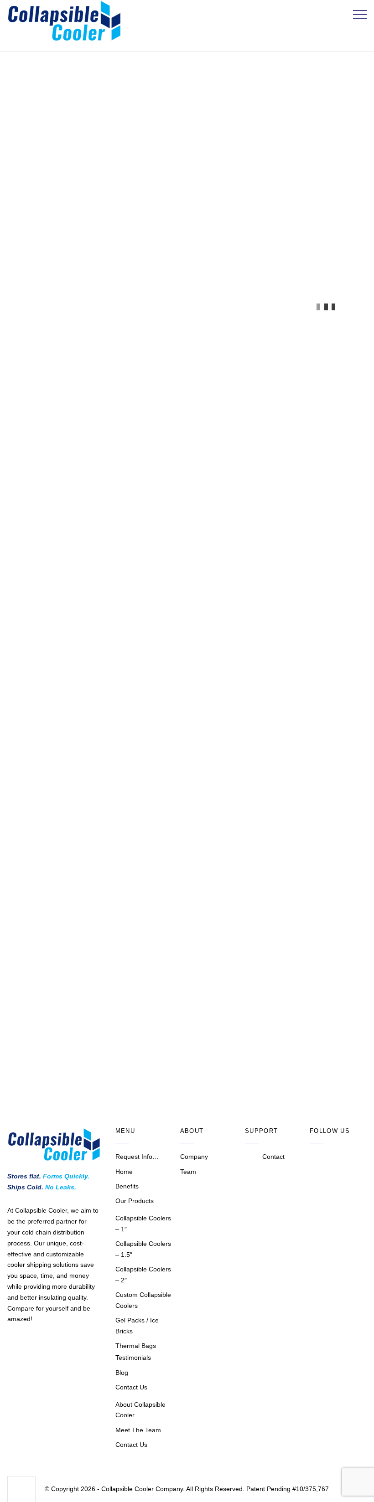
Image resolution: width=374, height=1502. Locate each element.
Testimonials (133, 1357)
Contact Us (131, 1387)
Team (188, 1171)
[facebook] (346, 1157)
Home (124, 1171)
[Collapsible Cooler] (64, 38)
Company (194, 1156)
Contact (273, 1156)
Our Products (134, 1200)
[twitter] (316, 1157)
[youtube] (331, 1157)
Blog (121, 1372)
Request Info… (137, 1156)
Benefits (127, 1186)
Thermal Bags (135, 1345)
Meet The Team (138, 1430)
